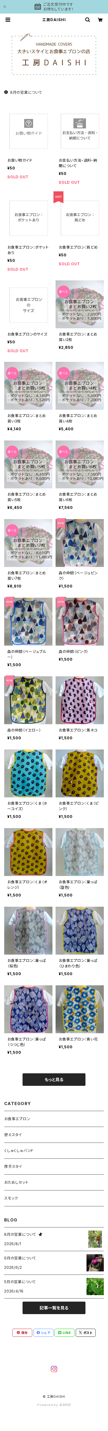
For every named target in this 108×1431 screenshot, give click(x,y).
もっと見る (54, 1079)
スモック (11, 1198)
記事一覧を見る (54, 1307)
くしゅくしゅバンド (19, 1150)
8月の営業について (26, 92)
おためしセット (16, 1182)
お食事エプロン (17, 1119)
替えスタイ (13, 1134)
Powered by (48, 1405)
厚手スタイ (13, 1166)
